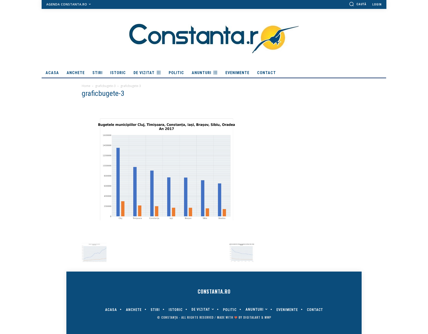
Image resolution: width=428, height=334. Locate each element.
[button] (357, 3)
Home (86, 86)
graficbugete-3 (105, 86)
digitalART (251, 317)
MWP (268, 317)
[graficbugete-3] (168, 235)
